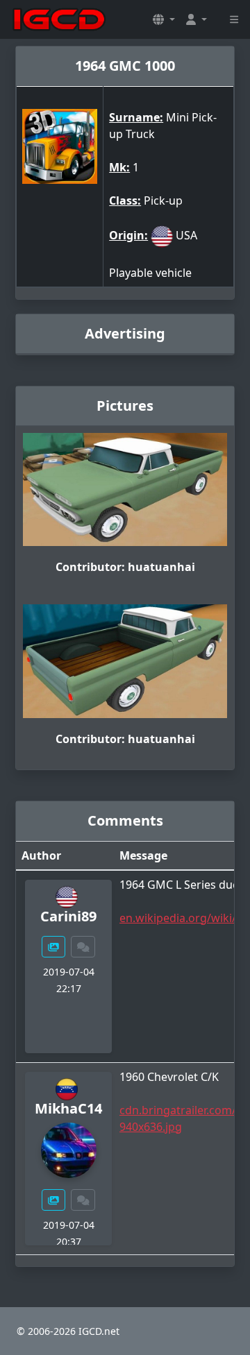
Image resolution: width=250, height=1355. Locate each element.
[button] (164, 19)
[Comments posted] (83, 946)
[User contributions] (53, 946)
